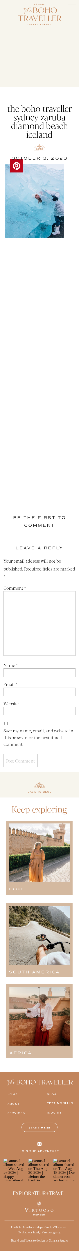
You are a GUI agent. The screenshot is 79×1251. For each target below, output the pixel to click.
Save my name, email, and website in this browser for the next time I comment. (38, 737)
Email (10, 684)
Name (11, 665)
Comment (15, 587)
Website (11, 703)
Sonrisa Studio (58, 1240)
